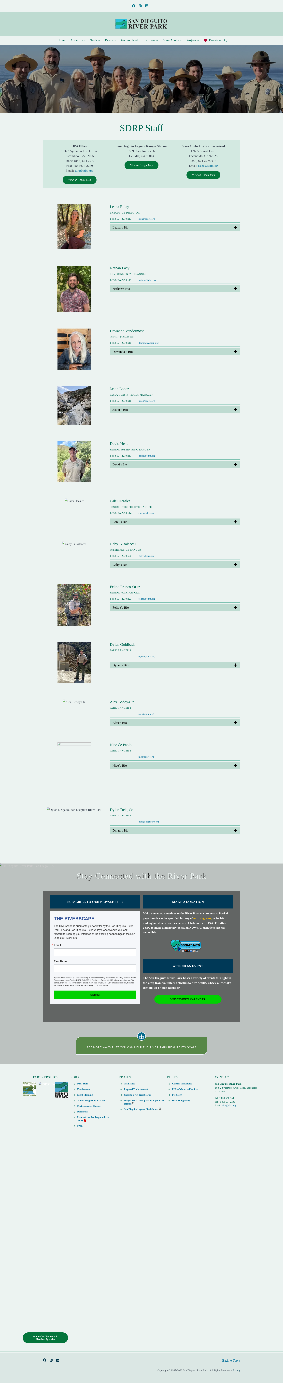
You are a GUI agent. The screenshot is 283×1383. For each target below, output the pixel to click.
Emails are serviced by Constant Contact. (91, 985)
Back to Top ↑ (231, 1360)
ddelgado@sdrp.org (149, 821)
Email (57, 945)
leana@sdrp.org (208, 165)
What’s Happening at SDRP (91, 1100)
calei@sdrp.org (146, 513)
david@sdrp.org (147, 455)
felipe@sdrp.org (147, 598)
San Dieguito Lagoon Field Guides (141, 1109)
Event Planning (85, 1095)
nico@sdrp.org (146, 756)
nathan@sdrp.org (147, 280)
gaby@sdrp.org (147, 556)
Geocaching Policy (181, 1100)
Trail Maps (129, 1083)
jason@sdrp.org (147, 401)
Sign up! (95, 994)
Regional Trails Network (136, 1089)
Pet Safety (177, 1095)
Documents (82, 1111)
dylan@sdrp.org (147, 656)
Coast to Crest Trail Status (137, 1095)
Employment (83, 1089)
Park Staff (82, 1083)
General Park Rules (182, 1083)
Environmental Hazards (89, 1106)
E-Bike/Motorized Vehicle (185, 1089)
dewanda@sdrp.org (149, 343)
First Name (60, 961)
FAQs (80, 1126)
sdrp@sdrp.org (84, 170)
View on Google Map (79, 179)
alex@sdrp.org (146, 714)
